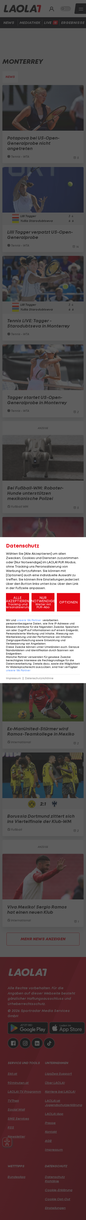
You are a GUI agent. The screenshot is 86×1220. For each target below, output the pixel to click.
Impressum (13, 678)
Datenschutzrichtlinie (39, 678)
